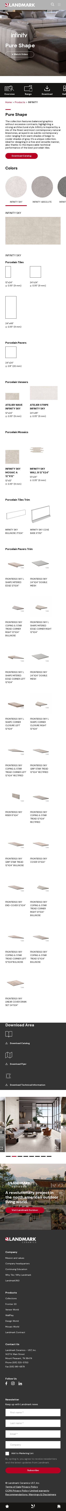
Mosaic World (12, 1326)
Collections (11, 1298)
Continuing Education (16, 1269)
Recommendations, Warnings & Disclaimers (30, 1494)
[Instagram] (12, 1383)
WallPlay (9, 1315)
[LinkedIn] (20, 1383)
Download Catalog (21, 155)
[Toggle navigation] (59, 4)
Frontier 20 (11, 1304)
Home (8, 102)
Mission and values (14, 1258)
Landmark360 (12, 1280)
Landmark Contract (15, 1332)
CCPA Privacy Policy (17, 1490)
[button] (8, 1156)
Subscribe (33, 1470)
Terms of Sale (13, 1486)
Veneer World (12, 1309)
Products (20, 102)
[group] (9, 90)
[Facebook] (6, 1383)
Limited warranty (39, 1490)
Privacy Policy (30, 1486)
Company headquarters (17, 1263)
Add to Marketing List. (22, 1453)
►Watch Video (20, 54)
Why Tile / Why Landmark (18, 1275)
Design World (12, 1321)
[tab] (16, 191)
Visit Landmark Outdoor (25, 1210)
